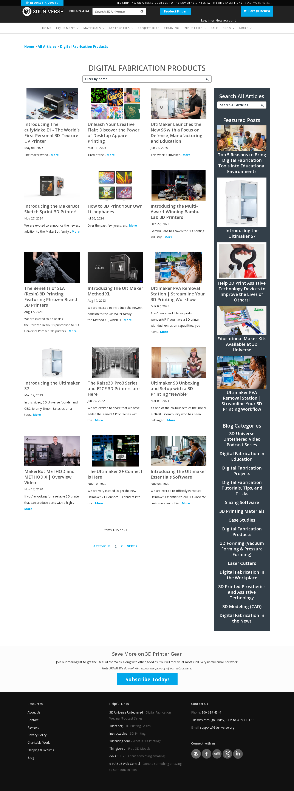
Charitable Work (39, 742)
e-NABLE (115, 756)
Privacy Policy (37, 735)
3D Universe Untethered (126, 712)
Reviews (33, 727)
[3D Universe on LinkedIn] (238, 753)
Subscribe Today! (147, 679)
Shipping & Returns (41, 750)
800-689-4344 (79, 11)
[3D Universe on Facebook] (206, 753)
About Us (34, 712)
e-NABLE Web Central (124, 764)
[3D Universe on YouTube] (217, 753)
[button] (142, 11)
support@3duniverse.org (217, 727)
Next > (132, 546)
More (55, 155)
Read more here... (258, 2)
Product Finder (175, 11)
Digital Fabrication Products (84, 46)
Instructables (118, 733)
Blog (31, 757)
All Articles (47, 46)
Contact (33, 720)
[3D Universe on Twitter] (227, 753)
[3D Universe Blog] (196, 753)
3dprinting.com (119, 741)
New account (225, 20)
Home (29, 46)
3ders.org (115, 726)
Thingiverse (117, 748)
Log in (205, 20)
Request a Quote (43, 2)
